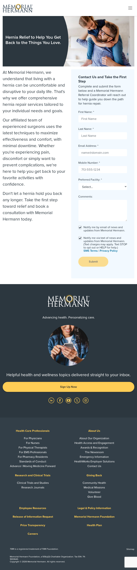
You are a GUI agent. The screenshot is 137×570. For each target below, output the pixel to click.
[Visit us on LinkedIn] (52, 400)
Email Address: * (88, 145)
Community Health (94, 482)
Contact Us (94, 466)
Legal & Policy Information (94, 508)
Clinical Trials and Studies (33, 482)
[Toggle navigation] (130, 8)
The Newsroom (94, 452)
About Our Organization (94, 438)
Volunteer (94, 492)
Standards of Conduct (32, 461)
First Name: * (86, 112)
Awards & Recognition (94, 447)
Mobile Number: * (89, 162)
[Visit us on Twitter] (77, 400)
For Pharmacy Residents (33, 456)
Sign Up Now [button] (68, 387)
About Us (94, 431)
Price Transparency (32, 525)
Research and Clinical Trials (32, 475)
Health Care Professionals (33, 431)
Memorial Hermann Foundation (94, 517)
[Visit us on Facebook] (60, 400)
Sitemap (130, 549)
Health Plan (94, 525)
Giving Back (94, 475)
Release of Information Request (33, 517)
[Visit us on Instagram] (85, 400)
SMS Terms (90, 251)
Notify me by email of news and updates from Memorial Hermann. (104, 229)
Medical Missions (94, 487)
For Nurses (32, 443)
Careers (33, 534)
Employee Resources (32, 508)
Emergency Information (94, 456)
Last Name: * (86, 129)
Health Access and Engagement (94, 443)
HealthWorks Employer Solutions (94, 461)
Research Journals (32, 487)
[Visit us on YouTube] (69, 400)
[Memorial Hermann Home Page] (18, 8)
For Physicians (33, 438)
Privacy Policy (109, 251)
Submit (93, 261)
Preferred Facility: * (90, 179)
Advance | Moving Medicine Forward (32, 466)
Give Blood (94, 496)
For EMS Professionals (33, 452)
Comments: (85, 196)
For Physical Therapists (33, 447)
